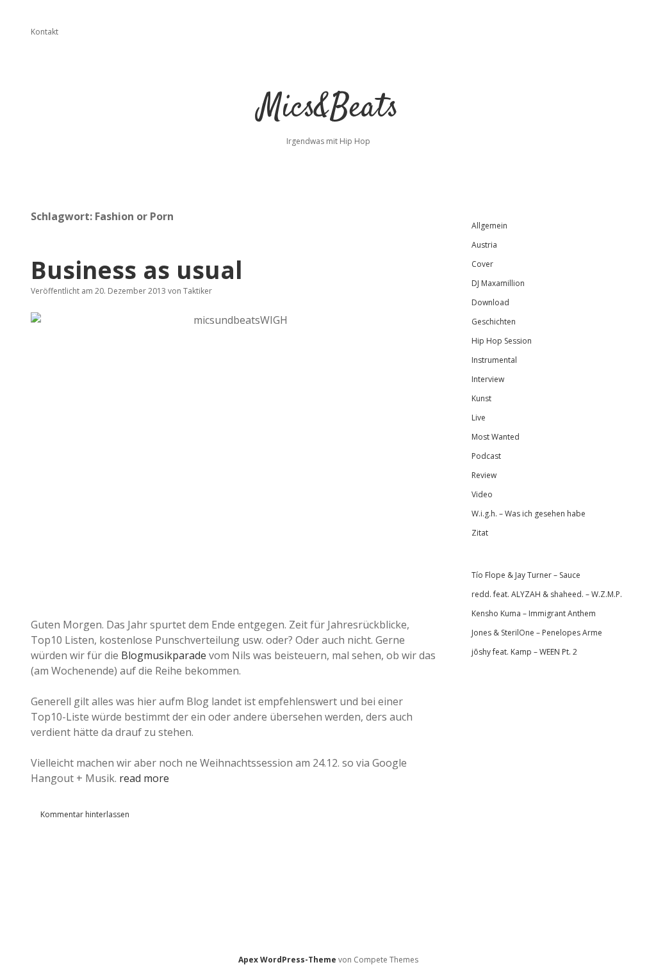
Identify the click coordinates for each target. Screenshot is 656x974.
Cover (482, 264)
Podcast (486, 456)
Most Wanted (496, 436)
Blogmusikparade (163, 655)
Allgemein (489, 225)
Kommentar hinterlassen (84, 814)
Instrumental (494, 360)
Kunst (481, 398)
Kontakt (44, 31)
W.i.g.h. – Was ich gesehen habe (529, 513)
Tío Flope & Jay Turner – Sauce (526, 575)
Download (490, 302)
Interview (488, 379)
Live (479, 417)
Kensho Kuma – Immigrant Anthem (534, 613)
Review (484, 475)
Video (482, 494)
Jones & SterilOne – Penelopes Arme (537, 632)
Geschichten (494, 321)
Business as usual (137, 269)
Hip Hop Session (502, 340)
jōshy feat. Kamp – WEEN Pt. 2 (524, 651)
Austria (484, 244)
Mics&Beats (328, 108)
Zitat (480, 532)
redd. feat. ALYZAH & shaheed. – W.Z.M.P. (547, 594)
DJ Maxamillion (498, 283)
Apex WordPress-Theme (287, 959)
